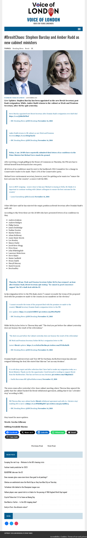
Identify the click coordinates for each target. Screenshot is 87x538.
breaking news (18, 48)
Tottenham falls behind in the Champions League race (22, 487)
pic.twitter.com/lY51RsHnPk (58, 345)
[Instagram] (16, 523)
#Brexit (18, 307)
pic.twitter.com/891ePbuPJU (49, 312)
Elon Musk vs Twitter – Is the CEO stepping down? (20, 502)
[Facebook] (6, 523)
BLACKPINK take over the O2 (13, 472)
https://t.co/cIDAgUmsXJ (25, 136)
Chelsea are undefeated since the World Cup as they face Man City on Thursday (30, 482)
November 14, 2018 (45, 408)
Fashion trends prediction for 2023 (15, 467)
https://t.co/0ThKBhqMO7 (36, 404)
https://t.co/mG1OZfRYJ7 (29, 312)
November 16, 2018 (45, 121)
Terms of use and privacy (77, 536)
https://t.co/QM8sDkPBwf (19, 116)
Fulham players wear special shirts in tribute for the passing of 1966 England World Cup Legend (35, 492)
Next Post (52, 446)
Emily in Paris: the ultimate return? (16, 507)
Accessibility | (55, 536)
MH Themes (29, 533)
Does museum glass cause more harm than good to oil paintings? (25, 477)
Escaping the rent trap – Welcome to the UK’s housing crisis (24, 462)
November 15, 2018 (45, 316)
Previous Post (37, 446)
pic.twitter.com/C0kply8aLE (62, 374)
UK (32, 48)
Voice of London (18, 98)
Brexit (27, 48)
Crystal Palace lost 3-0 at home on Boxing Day (19, 497)
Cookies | (64, 536)
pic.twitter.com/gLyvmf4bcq (58, 404)
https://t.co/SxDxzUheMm (37, 345)
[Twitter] (11, 523)
